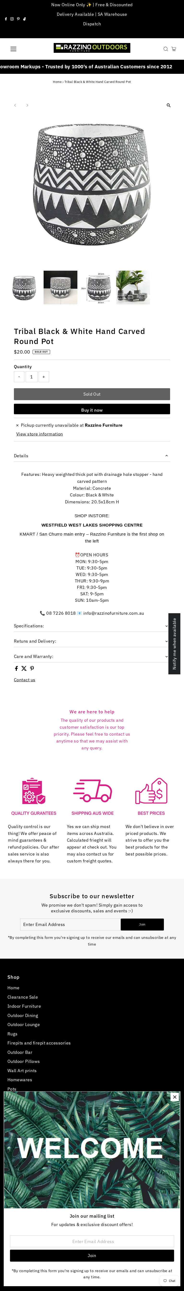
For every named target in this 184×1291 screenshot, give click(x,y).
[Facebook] (6, 19)
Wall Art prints (22, 1070)
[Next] (27, 105)
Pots (12, 1089)
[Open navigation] (27, 49)
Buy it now (92, 410)
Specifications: (29, 626)
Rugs (12, 1034)
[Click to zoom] (168, 105)
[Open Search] (166, 49)
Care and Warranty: (33, 656)
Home (57, 82)
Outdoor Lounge (23, 1024)
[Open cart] (174, 49)
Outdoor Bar (19, 1052)
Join (142, 924)
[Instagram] (12, 19)
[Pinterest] (18, 19)
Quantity (23, 366)
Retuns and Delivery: (35, 641)
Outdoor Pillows (23, 1061)
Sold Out (92, 394)
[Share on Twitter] (24, 669)
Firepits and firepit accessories (39, 1043)
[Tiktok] (24, 19)
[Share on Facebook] (17, 669)
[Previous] (15, 105)
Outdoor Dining (22, 1015)
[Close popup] (175, 1097)
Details (21, 455)
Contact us (24, 680)
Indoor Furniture (24, 1006)
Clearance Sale (22, 997)
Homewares (19, 1079)
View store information (39, 434)
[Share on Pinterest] (32, 669)
